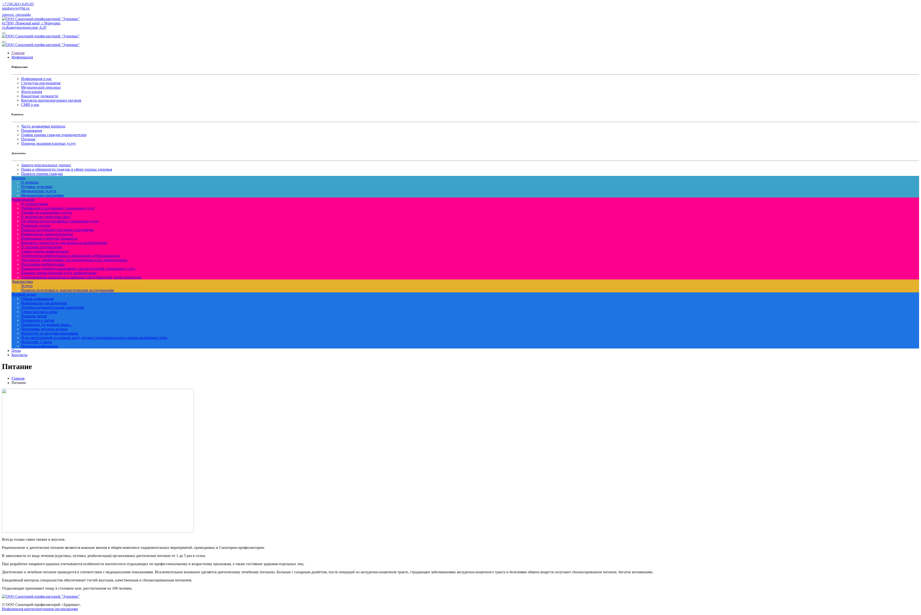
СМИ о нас (30, 105)
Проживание (31, 130)
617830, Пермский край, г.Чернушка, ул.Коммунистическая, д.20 (31, 25)
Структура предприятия (40, 83)
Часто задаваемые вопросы (43, 126)
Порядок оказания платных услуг (48, 143)
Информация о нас (36, 79)
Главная (18, 378)
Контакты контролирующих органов (51, 100)
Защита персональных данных (46, 165)
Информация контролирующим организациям (40, 609)
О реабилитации (34, 204)
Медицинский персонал (41, 87)
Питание (28, 139)
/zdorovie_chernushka (16, 15)
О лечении (30, 182)
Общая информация (37, 299)
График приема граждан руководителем (53, 135)
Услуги (27, 286)
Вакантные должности (39, 96)
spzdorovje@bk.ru (16, 8)
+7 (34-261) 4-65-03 (18, 4)
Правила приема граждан (42, 174)
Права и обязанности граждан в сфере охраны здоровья (66, 169)
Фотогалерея (31, 92)
